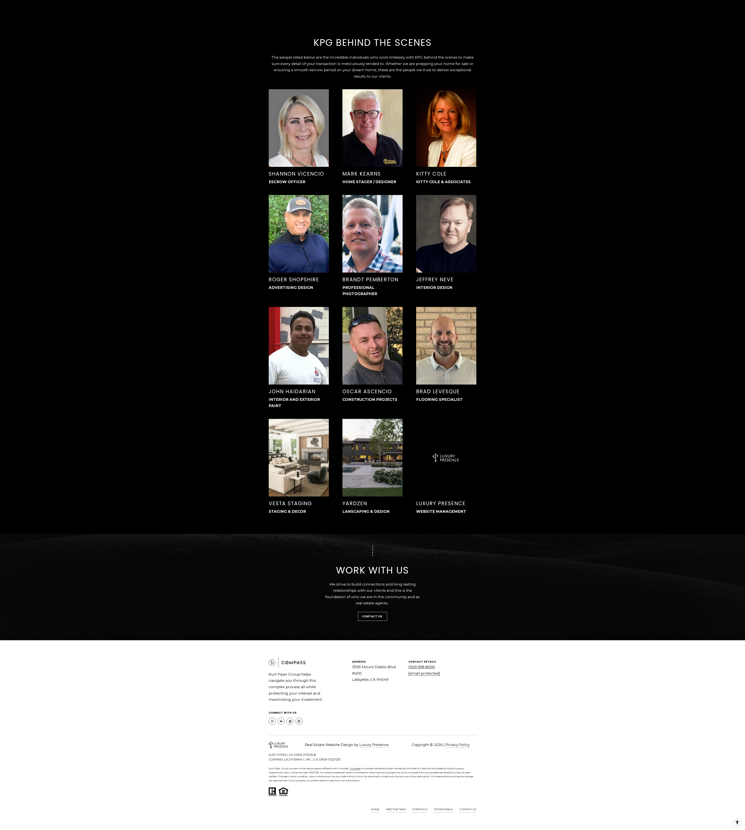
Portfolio (420, 809)
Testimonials (443, 809)
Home (375, 809)
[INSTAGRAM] (272, 721)
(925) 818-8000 (421, 667)
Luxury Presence (374, 745)
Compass (355, 768)
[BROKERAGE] (298, 721)
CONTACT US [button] (372, 616)
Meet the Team (396, 809)
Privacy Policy (457, 745)
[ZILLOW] (290, 721)
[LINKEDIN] (281, 721)
